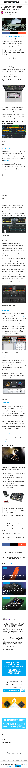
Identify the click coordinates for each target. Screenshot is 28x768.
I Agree (18, 766)
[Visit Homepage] (13, 2)
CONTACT (4, 737)
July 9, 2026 (6, 593)
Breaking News (6, 583)
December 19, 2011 (15, 12)
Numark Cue (7, 434)
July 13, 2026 (6, 578)
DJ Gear (5, 567)
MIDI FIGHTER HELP (6, 742)
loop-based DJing (21, 316)
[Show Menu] (1, 2)
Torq (5, 436)
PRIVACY (4, 739)
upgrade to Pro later (13, 253)
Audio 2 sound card (17, 260)
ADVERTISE (21, 752)
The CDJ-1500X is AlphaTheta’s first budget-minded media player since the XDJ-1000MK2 (12, 605)
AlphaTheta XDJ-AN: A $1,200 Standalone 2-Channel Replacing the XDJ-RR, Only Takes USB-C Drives (13, 590)
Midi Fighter (6, 160)
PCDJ (5, 442)
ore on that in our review (9, 330)
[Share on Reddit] (22, 33)
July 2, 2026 (6, 608)
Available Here (5, 201)
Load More (14, 613)
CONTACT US (15, 752)
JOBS (11, 752)
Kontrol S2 (6, 283)
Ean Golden (7, 12)
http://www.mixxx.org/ (8, 148)
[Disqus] (14, 634)
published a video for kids (14, 36)
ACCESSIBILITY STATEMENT (17, 753)
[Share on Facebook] (6, 33)
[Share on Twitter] (14, 33)
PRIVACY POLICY (8, 753)
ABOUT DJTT (5, 734)
